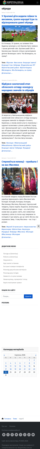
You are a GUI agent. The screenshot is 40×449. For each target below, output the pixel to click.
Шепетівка (17, 229)
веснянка (18, 63)
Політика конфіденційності (11, 430)
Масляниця (7, 234)
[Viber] (8, 434)
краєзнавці (7, 229)
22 (29, 369)
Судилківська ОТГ (28, 65)
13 (20, 366)
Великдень (7, 70)
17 (6, 369)
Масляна (21, 232)
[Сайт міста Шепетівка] (13, 2)
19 (15, 369)
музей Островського (15, 227)
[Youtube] (33, 434)
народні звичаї (30, 63)
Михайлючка (8, 145)
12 (15, 366)
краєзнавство (30, 227)
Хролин (10, 63)
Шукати (28, 296)
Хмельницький (21, 143)
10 (6, 366)
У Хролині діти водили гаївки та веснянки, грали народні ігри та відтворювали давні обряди (19, 19)
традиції (27, 148)
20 (20, 369)
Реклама (12, 426)
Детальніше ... (7, 73)
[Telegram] (3, 434)
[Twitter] (16, 434)
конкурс (10, 143)
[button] (37, 3)
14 (25, 366)
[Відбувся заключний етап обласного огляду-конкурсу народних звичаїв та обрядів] (20, 103)
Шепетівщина (26, 68)
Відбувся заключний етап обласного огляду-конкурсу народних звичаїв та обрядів (18, 87)
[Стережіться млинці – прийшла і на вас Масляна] (20, 181)
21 (24, 369)
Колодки (16, 234)
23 (34, 369)
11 (10, 366)
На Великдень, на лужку (22, 70)
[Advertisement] (20, 327)
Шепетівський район (11, 68)
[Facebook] (12, 434)
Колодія (30, 232)
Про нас (4, 426)
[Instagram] (24, 434)
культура (26, 229)
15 (29, 366)
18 (10, 369)
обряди (17, 65)
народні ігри (8, 65)
